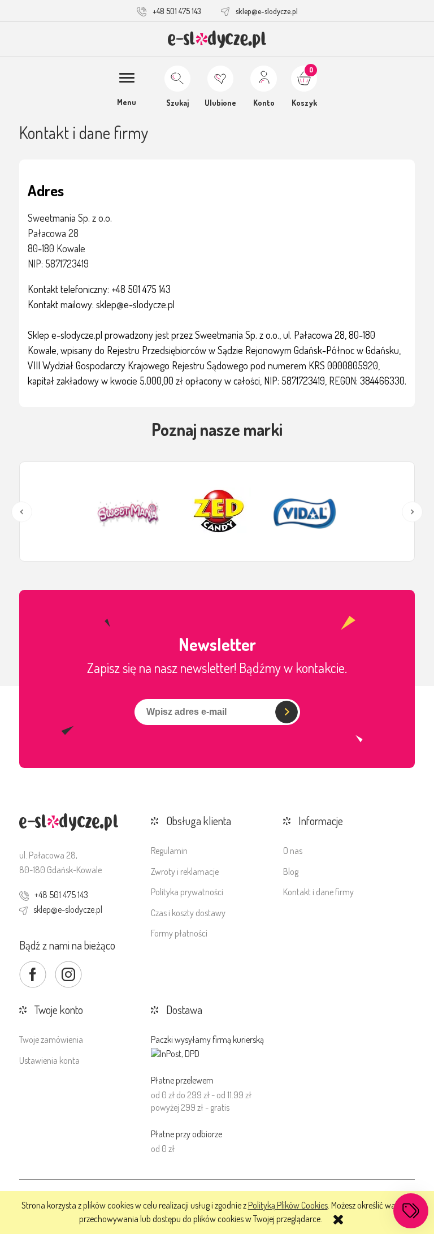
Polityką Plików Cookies (288, 1205)
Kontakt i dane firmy (318, 892)
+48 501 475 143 (177, 11)
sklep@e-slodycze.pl (267, 11)
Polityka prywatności (187, 892)
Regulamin (169, 850)
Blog (290, 871)
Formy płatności (179, 933)
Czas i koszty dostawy (188, 912)
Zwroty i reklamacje (185, 871)
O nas (292, 850)
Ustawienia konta (49, 1060)
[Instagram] (68, 974)
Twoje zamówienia (51, 1039)
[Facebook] (32, 974)
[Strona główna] (217, 39)
